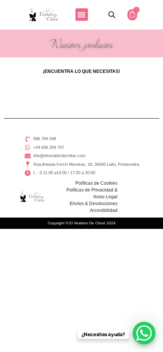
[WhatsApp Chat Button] (144, 333)
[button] (81, 14)
